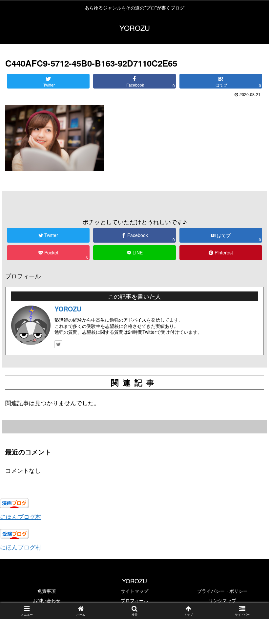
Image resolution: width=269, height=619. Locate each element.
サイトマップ (134, 591)
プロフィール (134, 600)
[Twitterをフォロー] (58, 344)
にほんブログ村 (20, 516)
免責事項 (46, 591)
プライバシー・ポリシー (222, 591)
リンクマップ (222, 600)
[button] (249, 568)
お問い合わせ (46, 600)
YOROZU (67, 308)
